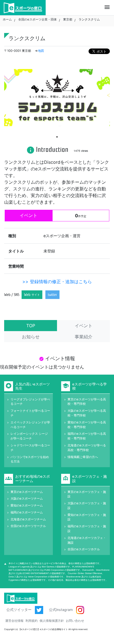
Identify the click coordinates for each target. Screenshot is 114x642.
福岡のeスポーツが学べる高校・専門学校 (87, 436)
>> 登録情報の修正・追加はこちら (57, 281)
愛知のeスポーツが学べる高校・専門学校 (87, 424)
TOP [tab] (30, 325)
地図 (41, 51)
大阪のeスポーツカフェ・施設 (87, 505)
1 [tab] (57, 137)
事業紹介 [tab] (83, 336)
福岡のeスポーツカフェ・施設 (87, 528)
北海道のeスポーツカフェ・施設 (87, 540)
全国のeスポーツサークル (28, 526)
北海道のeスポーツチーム (28, 519)
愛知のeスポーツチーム (27, 505)
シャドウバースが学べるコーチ (30, 447)
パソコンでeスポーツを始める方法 (30, 459)
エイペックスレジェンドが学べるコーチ (30, 424)
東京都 (67, 19)
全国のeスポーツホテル (84, 549)
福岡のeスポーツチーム (27, 512)
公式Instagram (61, 610)
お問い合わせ (75, 621)
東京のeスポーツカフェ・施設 (87, 494)
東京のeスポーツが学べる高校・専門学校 (87, 401)
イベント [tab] (83, 325)
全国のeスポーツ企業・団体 (37, 19)
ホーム (7, 19)
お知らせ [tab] (31, 336)
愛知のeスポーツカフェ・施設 (87, 517)
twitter (52, 294)
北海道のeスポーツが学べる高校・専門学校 (87, 447)
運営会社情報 (14, 621)
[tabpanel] (57, 97)
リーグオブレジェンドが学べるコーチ (30, 401)
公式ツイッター (19, 610)
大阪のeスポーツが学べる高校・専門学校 (87, 413)
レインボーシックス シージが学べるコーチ (29, 436)
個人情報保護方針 (52, 621)
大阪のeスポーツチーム (27, 498)
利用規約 (31, 621)
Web (32, 294)
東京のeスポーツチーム (27, 492)
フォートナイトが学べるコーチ (30, 413)
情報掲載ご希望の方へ (83, 457)
